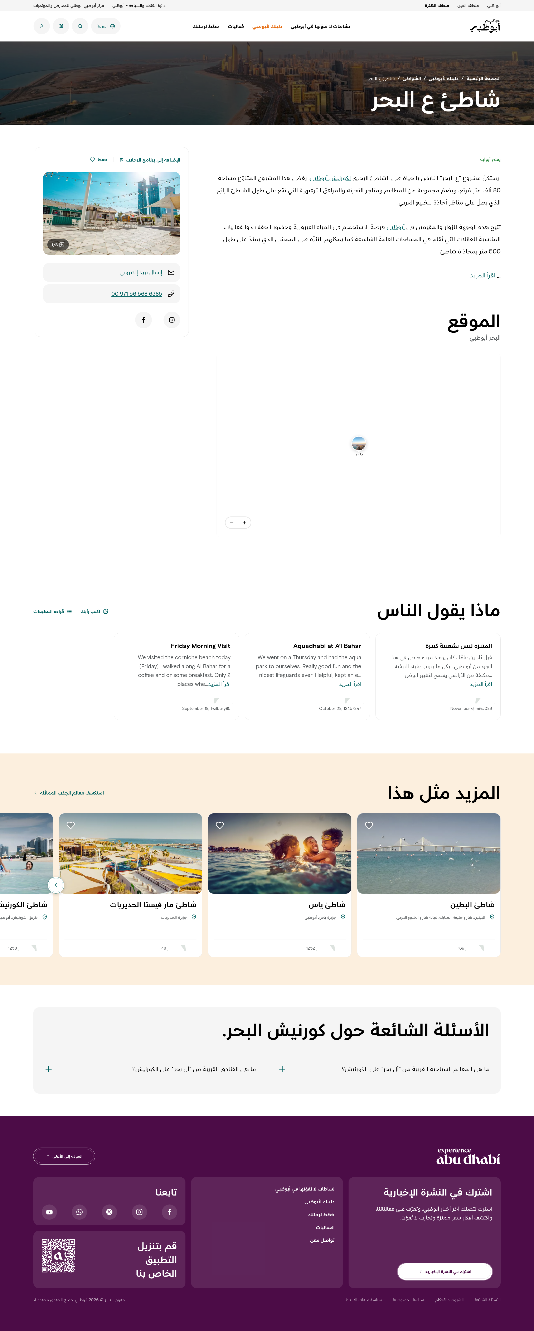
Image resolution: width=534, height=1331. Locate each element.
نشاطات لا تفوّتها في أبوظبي (305, 1189)
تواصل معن (322, 1240)
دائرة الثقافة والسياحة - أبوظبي (139, 5)
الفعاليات (325, 1227)
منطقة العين (468, 5)
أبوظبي (396, 227)
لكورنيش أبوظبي (330, 178)
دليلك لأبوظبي (320, 1201)
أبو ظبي (494, 5)
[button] (92, 159)
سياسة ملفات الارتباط (363, 1299)
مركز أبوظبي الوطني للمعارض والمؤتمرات (68, 5)
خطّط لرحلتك (321, 1214)
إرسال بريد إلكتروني (141, 272)
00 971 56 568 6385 (136, 293)
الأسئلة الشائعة (488, 1299)
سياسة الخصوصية (408, 1299)
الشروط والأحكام (449, 1299)
